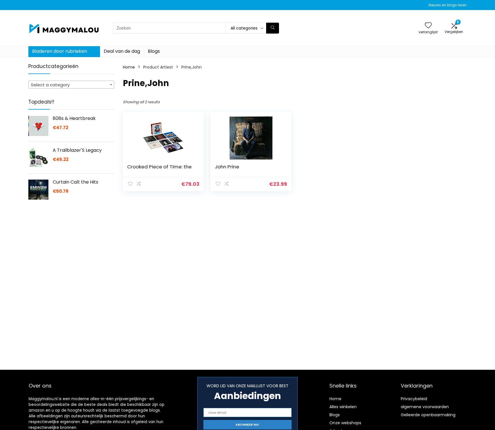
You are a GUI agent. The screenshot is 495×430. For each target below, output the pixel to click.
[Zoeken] (272, 28)
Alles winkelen (343, 407)
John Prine (227, 166)
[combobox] (71, 85)
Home (129, 67)
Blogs (154, 51)
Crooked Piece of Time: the (159, 166)
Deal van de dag (122, 51)
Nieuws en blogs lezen (448, 5)
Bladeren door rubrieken (59, 51)
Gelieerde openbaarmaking (428, 415)
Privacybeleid (414, 399)
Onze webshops (345, 423)
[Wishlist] (428, 25)
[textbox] (71, 85)
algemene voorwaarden (425, 407)
